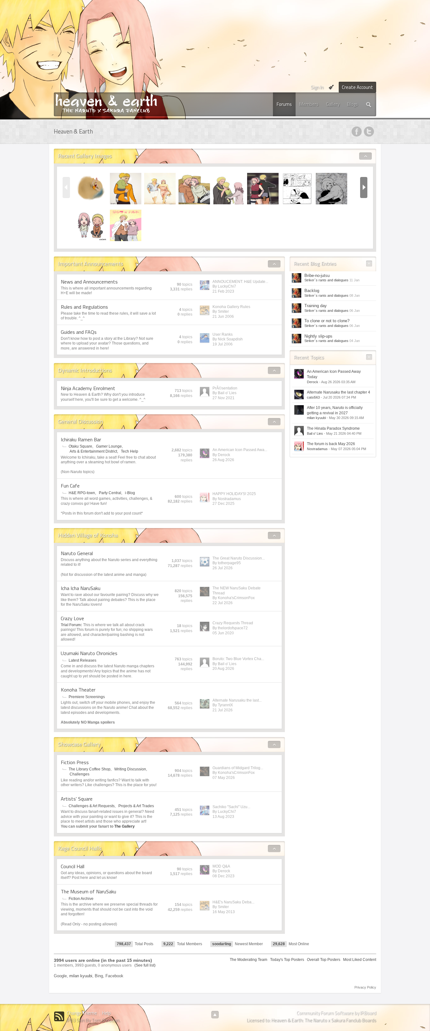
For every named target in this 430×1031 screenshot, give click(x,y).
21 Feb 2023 (223, 291)
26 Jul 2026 (222, 568)
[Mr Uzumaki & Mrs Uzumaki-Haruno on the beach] (160, 188)
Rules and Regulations (84, 307)
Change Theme (82, 1013)
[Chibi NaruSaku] (91, 225)
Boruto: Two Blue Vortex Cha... (238, 659)
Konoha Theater (78, 689)
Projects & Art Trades (136, 806)
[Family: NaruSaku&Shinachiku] (228, 188)
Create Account (357, 87)
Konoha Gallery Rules (231, 307)
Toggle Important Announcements (274, 264)
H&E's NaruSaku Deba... (233, 902)
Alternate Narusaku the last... (237, 700)
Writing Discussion (130, 769)
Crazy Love (72, 618)
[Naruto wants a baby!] (194, 188)
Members (309, 104)
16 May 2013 (223, 912)
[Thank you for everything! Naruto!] (331, 188)
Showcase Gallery (79, 744)
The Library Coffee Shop (89, 769)
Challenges (79, 774)
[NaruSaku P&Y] (125, 225)
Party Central (110, 493)
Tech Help (129, 451)
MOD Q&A (221, 866)
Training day (315, 305)
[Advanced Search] (369, 104)
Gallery (333, 104)
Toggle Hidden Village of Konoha (274, 535)
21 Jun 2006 (223, 316)
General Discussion (80, 421)
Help (106, 1013)
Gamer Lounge (109, 446)
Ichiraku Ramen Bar (81, 439)
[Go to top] (215, 1014)
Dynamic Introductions (85, 370)
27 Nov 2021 (223, 398)
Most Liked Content (359, 959)
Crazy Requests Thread (232, 623)
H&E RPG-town (82, 493)
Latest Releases (82, 660)
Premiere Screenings (87, 697)
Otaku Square (80, 446)
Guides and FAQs (79, 332)
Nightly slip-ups (318, 336)
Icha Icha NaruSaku (80, 588)
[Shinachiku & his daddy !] (125, 188)
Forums (284, 104)
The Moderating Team (248, 959)
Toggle (365, 156)
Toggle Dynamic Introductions (274, 370)
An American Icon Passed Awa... (239, 450)
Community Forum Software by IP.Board (336, 1013)
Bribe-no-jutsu (317, 275)
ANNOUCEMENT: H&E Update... (240, 281)
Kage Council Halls (80, 848)
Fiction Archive (81, 898)
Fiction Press (75, 762)
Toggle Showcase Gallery (274, 744)
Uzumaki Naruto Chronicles (89, 653)
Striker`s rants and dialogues (326, 280)
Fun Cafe (70, 485)
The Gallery (124, 826)
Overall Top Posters (323, 959)
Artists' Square (77, 798)
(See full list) (145, 965)
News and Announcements (89, 281)
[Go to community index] (106, 103)
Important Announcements (90, 263)
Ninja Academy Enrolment (88, 388)
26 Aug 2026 (223, 460)
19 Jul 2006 (222, 344)
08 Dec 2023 (223, 876)
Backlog (311, 290)
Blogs (352, 104)
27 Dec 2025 (223, 503)
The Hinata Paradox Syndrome (333, 428)
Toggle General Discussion (274, 422)
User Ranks (222, 334)
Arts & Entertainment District (93, 451)
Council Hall (72, 866)
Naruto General (77, 553)
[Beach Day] (91, 188)
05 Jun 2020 (223, 633)
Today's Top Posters (287, 959)
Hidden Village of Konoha (88, 535)
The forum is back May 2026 (331, 444)
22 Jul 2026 (222, 603)
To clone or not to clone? (326, 320)
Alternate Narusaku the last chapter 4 (338, 392)
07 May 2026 (223, 777)
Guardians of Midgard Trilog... (237, 768)
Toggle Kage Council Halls (274, 848)
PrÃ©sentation (224, 388)
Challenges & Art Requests (92, 806)
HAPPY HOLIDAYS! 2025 (234, 494)
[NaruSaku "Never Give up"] (263, 188)
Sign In (317, 87)
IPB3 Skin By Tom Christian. (93, 1020)
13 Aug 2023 (223, 816)
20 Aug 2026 (223, 668)
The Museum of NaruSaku (88, 891)
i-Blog (130, 493)
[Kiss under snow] (297, 188)
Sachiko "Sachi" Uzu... (231, 807)
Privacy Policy (365, 987)
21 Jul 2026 (222, 710)
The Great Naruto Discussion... (238, 558)
